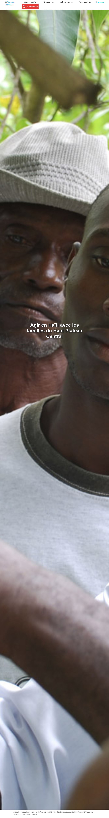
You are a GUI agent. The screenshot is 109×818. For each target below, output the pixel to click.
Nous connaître (30, 2)
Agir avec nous (66, 2)
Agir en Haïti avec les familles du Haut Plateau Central (54, 330)
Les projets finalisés (39, 812)
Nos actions (49, 2)
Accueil (16, 812)
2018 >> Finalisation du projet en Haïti (62, 812)
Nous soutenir (85, 2)
